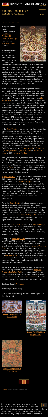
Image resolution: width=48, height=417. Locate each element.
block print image (38, 224)
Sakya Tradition (17, 224)
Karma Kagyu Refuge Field (26, 215)
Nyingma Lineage (36, 333)
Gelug (11, 167)
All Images (20, 284)
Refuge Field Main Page (11, 22)
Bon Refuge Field (18, 239)
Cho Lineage (12, 315)
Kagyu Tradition (15, 203)
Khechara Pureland (9, 43)
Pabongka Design (10, 150)
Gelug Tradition (12, 129)
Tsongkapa (40, 148)
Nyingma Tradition (8, 177)
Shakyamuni (28, 148)
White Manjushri (31, 277)
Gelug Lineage (12, 370)
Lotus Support (25, 150)
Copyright (5, 389)
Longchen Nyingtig (24, 182)
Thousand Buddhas (20, 153)
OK (44, 405)
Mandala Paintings (10, 39)
